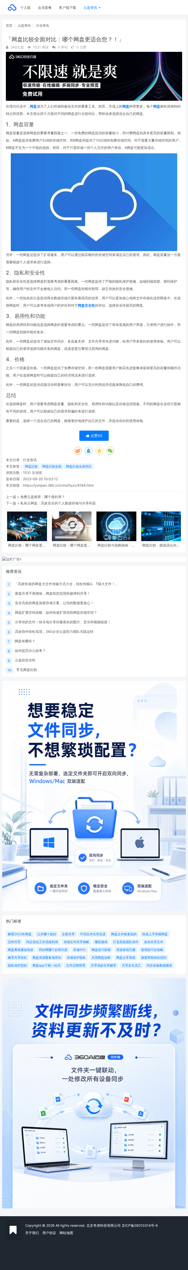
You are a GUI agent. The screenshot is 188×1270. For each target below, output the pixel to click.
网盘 (33, 106)
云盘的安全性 (25, 660)
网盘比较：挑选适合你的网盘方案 (161, 545)
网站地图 (66, 1233)
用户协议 (49, 1233)
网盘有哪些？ (25, 641)
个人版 (25, 7)
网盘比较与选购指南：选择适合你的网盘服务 (116, 545)
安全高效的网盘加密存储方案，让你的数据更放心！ (54, 603)
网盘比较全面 (51, 466)
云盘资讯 (90, 7)
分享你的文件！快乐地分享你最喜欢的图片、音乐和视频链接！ (63, 622)
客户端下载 (67, 7)
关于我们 (32, 1233)
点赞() (95, 435)
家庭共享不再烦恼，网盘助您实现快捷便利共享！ (52, 593)
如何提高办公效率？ (30, 650)
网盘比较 (31, 466)
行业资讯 (42, 25)
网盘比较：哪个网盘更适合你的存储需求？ (27, 545)
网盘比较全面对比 (79, 466)
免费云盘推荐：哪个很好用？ (42, 497)
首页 (9, 25)
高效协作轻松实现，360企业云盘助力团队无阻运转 (54, 631)
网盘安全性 (86, 305)
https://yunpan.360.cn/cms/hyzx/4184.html (58, 485)
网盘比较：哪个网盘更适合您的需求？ (72, 545)
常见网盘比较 (26, 670)
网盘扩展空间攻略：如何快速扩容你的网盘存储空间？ (56, 612)
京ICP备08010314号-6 (140, 1225)
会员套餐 (45, 7)
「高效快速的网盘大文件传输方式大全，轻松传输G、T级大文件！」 (66, 584)
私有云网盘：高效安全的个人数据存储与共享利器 (58, 503)
